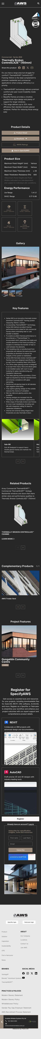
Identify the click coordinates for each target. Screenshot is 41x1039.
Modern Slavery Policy (11, 999)
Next (23, 461)
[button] (18, 548)
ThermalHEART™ (7, 982)
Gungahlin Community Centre (16, 660)
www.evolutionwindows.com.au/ (14, 1025)
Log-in (31, 824)
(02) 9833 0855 (12, 1021)
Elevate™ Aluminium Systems (11, 978)
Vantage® (5, 974)
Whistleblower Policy (10, 1004)
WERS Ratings (22, 145)
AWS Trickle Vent (9, 599)
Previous (18, 461)
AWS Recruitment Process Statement (16, 1012)
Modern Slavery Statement (12, 995)
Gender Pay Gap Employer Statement (16, 1008)
